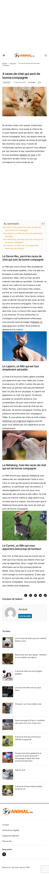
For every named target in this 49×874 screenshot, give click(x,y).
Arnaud (22, 609)
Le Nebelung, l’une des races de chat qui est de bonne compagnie (24, 240)
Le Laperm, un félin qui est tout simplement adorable (24, 234)
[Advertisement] (24, 25)
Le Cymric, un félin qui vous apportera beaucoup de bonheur (21, 247)
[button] (4, 55)
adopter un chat (27, 155)
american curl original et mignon (18, 421)
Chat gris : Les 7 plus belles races (28, 704)
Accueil (4, 63)
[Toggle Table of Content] (41, 224)
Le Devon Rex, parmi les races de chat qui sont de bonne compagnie (23, 228)
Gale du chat (20, 770)
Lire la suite (25, 616)
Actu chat (13, 63)
